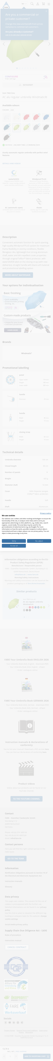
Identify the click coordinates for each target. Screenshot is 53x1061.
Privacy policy (45, 513)
